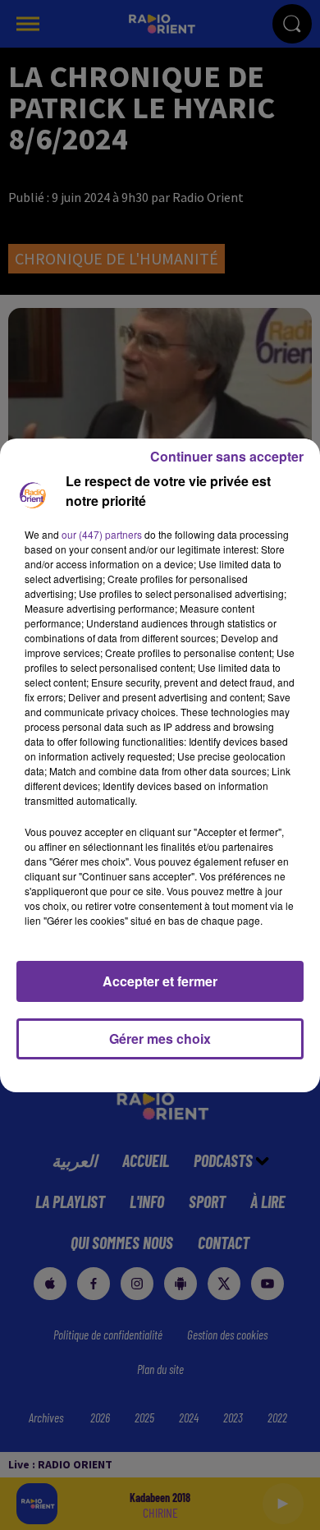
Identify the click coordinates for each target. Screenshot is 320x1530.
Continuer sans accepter (227, 456)
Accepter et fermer (160, 981)
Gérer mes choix (160, 1038)
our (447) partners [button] (102, 534)
